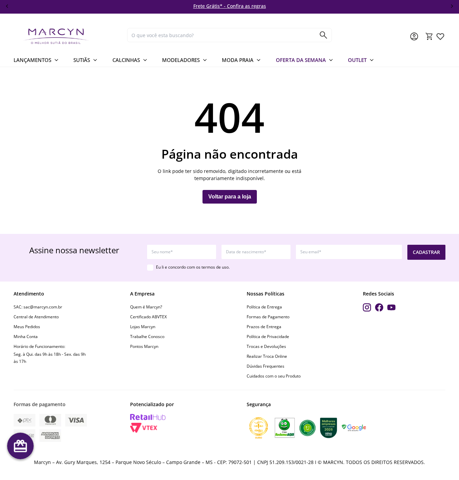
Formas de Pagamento (268, 317)
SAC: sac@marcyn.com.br (38, 307)
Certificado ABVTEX (148, 317)
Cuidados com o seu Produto (274, 376)
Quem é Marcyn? (146, 307)
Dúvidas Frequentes (265, 366)
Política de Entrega (264, 307)
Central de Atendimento (36, 317)
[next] (452, 6)
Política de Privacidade (268, 336)
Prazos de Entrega (264, 327)
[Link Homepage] (68, 36)
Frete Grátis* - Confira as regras (229, 6)
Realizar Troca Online (267, 356)
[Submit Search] (323, 35)
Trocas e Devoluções (266, 346)
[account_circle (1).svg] (414, 36)
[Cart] (429, 36)
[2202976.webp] (440, 36)
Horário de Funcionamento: (39, 346)
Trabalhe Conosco (147, 336)
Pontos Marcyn (144, 346)
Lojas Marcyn (142, 327)
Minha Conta (26, 336)
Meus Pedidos (27, 327)
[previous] (7, 6)
